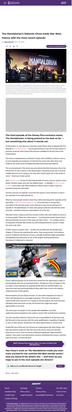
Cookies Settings (11, 398)
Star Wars (15, 373)
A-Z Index (59, 395)
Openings (23, 388)
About (7, 388)
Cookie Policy (10, 395)
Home (8, 373)
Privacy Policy (41, 392)
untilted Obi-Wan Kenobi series (25, 202)
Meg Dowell (9, 42)
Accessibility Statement (44, 395)
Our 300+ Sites (61, 388)
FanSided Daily (10, 392)
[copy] (17, 46)
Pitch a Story (25, 392)
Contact (39, 388)
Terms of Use (61, 392)
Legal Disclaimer (26, 395)
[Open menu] (5, 3)
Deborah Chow (14, 180)
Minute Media (14, 403)
